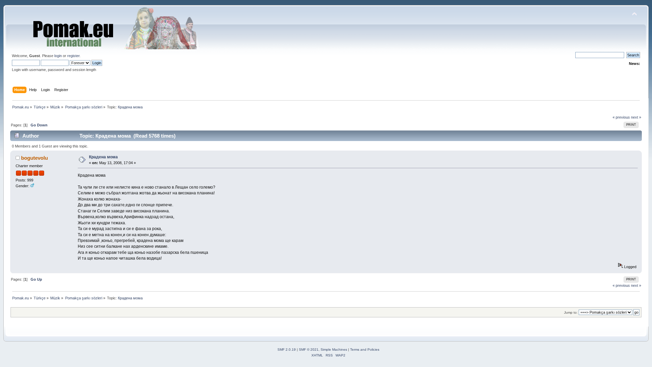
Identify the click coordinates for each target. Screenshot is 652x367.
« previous (621, 117)
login (58, 56)
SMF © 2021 (309, 349)
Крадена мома (103, 157)
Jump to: (571, 312)
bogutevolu (34, 158)
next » (636, 117)
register (73, 56)
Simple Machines (334, 349)
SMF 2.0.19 (286, 349)
